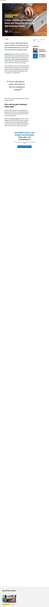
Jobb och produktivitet (11, 15)
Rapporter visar (9, 54)
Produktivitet (9, 16)
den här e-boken (14, 118)
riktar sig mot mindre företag (20, 59)
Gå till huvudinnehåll (3, 0)
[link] (24, 147)
